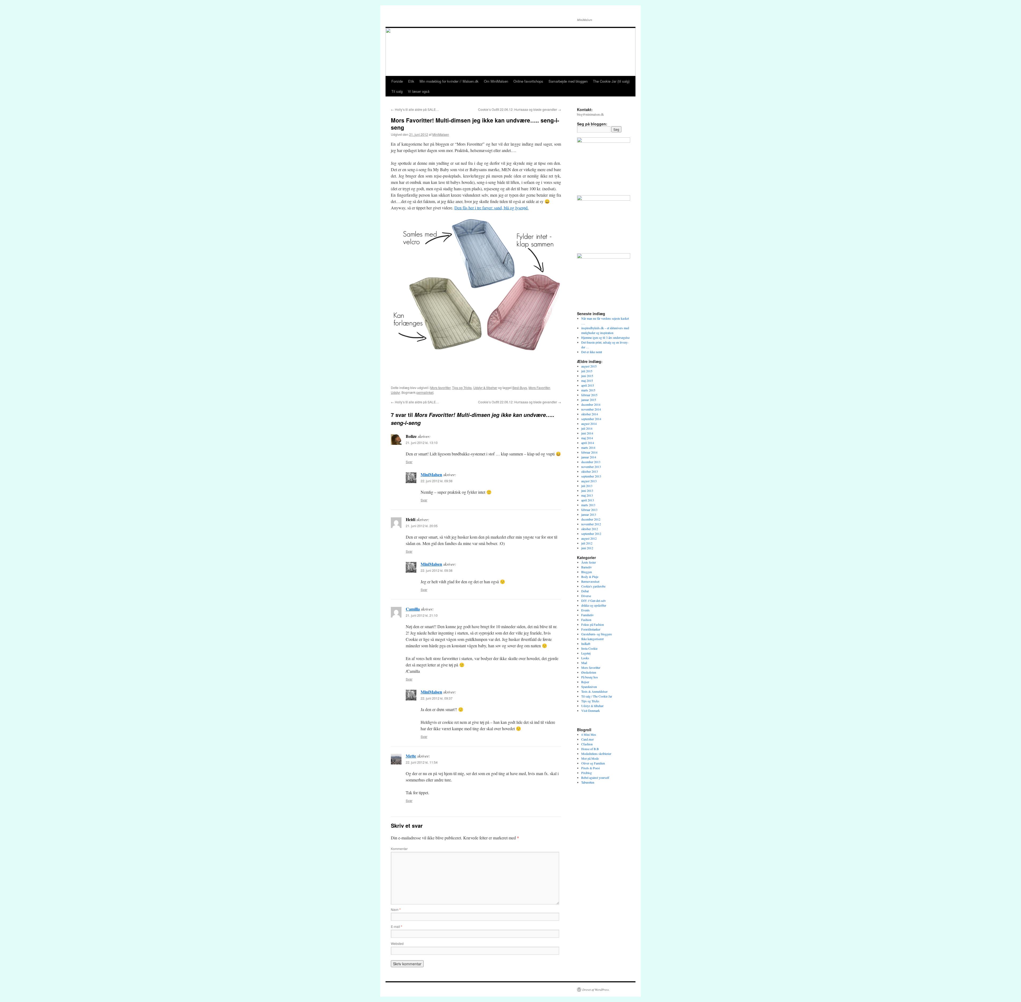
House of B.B (590, 749)
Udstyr (395, 392)
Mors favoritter (440, 387)
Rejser (585, 682)
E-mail (396, 926)
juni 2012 (587, 548)
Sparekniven (589, 686)
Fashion (586, 620)
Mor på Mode (590, 758)
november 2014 (591, 409)
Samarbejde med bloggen (568, 81)
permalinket (424, 392)
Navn (396, 909)
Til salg (397, 91)
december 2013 (590, 462)
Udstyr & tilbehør (485, 387)
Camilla (413, 609)
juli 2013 (586, 486)
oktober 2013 (589, 471)
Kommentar (399, 848)
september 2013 (591, 476)
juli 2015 (586, 371)
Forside (397, 81)
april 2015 (587, 385)
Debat (585, 591)
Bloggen (586, 572)
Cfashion (587, 744)
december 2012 (590, 519)
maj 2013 (587, 495)
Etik (411, 81)
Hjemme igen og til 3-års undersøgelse (605, 337)
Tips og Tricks (462, 387)
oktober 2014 (589, 414)
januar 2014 (588, 457)
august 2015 (589, 366)
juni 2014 (587, 433)
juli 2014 (586, 428)
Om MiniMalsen (496, 81)
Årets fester (588, 562)
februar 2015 (589, 395)
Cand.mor (587, 739)
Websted (397, 943)
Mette (411, 756)
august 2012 (589, 538)
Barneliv (586, 567)
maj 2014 (587, 438)
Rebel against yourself (595, 777)
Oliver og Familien (593, 763)
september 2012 (591, 533)
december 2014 (590, 404)
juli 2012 (586, 543)
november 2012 (591, 524)
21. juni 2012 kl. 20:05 (422, 525)
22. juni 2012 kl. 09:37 (437, 698)
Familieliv (587, 615)
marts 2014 (588, 447)
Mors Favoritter (539, 387)
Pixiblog (586, 773)
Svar (409, 461)
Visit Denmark (590, 710)
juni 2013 (587, 490)
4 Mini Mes (588, 734)
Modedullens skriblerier (596, 753)
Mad (584, 663)
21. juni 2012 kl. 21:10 (422, 615)
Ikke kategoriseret (592, 639)
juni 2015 (587, 376)
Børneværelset (590, 581)
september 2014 (591, 419)
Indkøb (585, 643)
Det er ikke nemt (591, 352)
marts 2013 (588, 505)
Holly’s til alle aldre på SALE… (415, 109)
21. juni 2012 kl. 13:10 (422, 442)
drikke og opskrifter (593, 605)
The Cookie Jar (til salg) (611, 81)
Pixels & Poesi (590, 768)
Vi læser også (418, 91)
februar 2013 (589, 510)
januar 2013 (588, 514)
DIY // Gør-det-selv (593, 600)
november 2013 (591, 466)
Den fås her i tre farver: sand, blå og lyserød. (491, 207)
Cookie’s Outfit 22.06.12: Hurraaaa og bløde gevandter (519, 109)
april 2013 (587, 500)
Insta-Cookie (589, 648)
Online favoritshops (528, 81)
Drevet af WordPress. (596, 989)
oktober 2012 (589, 529)
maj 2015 (587, 380)
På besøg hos (589, 677)
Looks (585, 658)
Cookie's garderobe (593, 586)
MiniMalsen (440, 134)
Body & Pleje (589, 576)
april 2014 (587, 443)
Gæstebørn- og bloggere (596, 634)
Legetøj (586, 653)
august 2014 (589, 423)
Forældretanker (590, 629)
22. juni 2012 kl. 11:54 (422, 762)
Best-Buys (519, 387)
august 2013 (589, 481)
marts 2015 (588, 390)
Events (585, 610)
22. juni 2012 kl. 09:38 (437, 481)
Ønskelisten (588, 672)
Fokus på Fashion (592, 624)
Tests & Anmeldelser (594, 691)
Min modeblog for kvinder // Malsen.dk (449, 81)
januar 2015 (588, 400)
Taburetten (587, 782)
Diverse (586, 596)
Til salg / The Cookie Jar (596, 696)
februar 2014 (589, 452)
